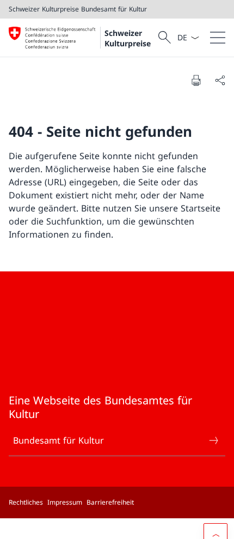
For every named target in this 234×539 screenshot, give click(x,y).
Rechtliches (26, 502)
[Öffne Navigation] (217, 37)
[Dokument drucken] (196, 80)
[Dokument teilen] (220, 80)
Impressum (64, 502)
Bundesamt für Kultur (58, 440)
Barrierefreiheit (110, 502)
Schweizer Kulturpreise (127, 38)
